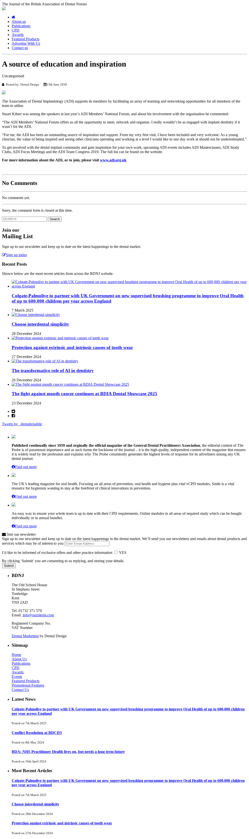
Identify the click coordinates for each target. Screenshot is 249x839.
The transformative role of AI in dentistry (53, 370)
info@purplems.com (38, 615)
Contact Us (20, 690)
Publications (21, 26)
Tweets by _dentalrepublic (22, 424)
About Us (19, 659)
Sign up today (16, 255)
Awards (18, 35)
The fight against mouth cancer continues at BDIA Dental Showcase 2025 (84, 393)
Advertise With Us (26, 43)
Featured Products (25, 39)
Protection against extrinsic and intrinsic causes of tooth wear (72, 347)
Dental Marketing (25, 636)
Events (17, 676)
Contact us (20, 48)
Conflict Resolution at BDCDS (37, 733)
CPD (15, 30)
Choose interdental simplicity (40, 324)
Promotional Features (28, 685)
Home (16, 655)
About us (19, 21)
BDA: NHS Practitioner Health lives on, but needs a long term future (68, 752)
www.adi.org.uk (113, 160)
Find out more (26, 467)
